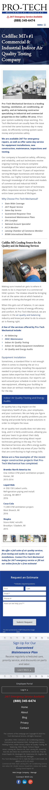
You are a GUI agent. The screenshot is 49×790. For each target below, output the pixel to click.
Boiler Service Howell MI (23, 766)
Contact (24, 727)
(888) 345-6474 (24, 20)
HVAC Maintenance (14, 339)
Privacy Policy (39, 630)
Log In (24, 690)
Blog (24, 717)
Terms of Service (11, 632)
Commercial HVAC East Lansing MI (15, 764)
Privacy (25, 722)
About (24, 712)
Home (24, 707)
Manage (34, 772)
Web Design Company (21, 772)
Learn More (23, 670)
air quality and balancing (28, 315)
